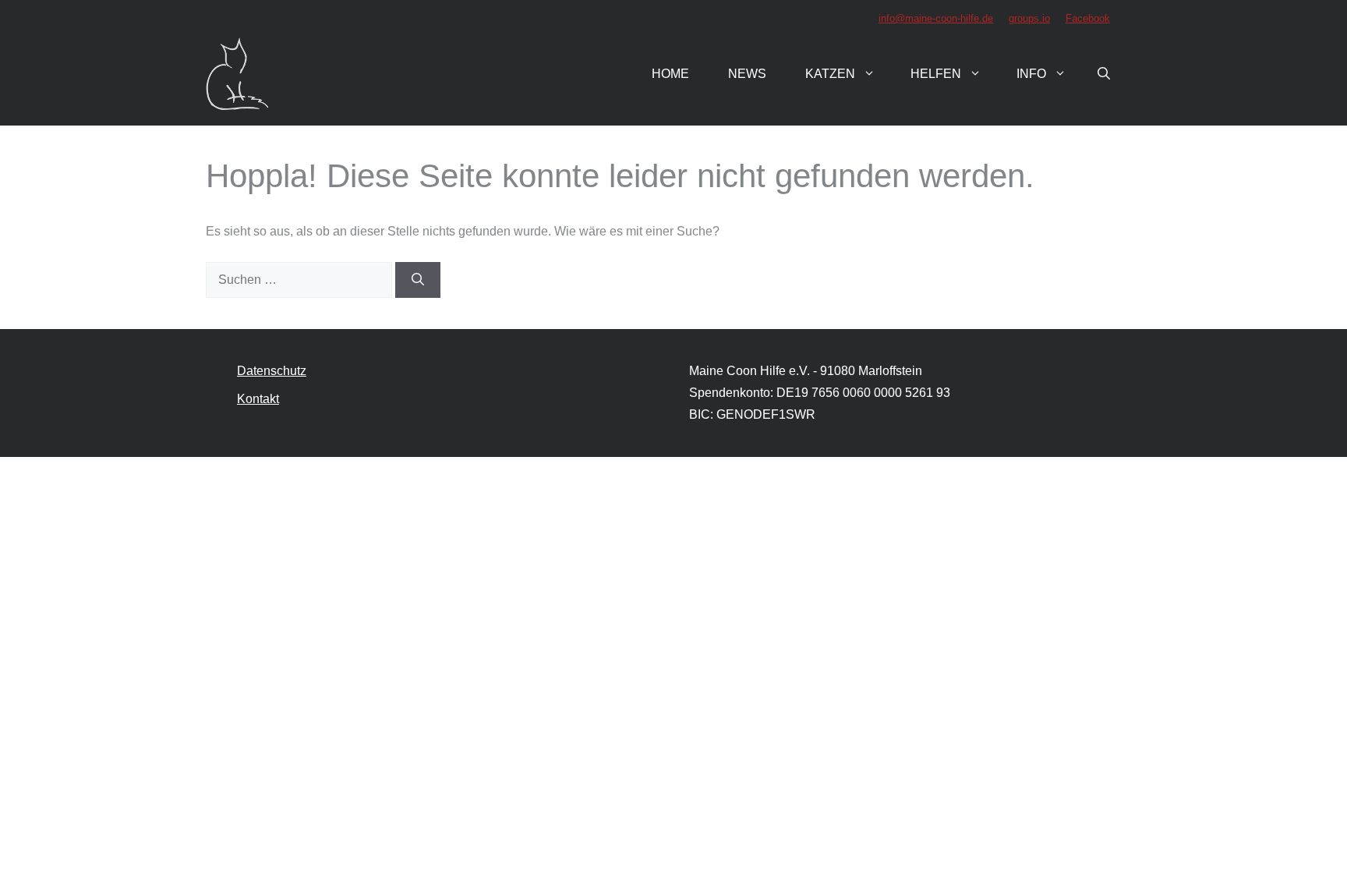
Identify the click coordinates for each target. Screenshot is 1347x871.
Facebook (1088, 18)
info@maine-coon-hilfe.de (936, 18)
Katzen (830, 73)
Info (1031, 73)
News (747, 73)
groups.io (1029, 18)
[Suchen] (417, 280)
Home (670, 73)
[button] (1104, 74)
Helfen (935, 73)
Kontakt (258, 398)
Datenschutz (271, 370)
